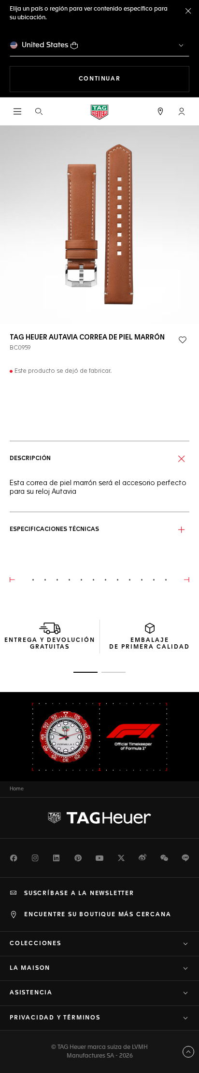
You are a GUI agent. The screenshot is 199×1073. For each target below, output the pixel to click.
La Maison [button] (30, 968)
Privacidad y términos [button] (55, 1018)
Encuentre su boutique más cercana (97, 915)
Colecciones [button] (35, 944)
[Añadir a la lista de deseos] (182, 340)
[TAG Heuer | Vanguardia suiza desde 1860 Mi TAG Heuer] (99, 818)
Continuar (134, 79)
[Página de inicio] (99, 111)
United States (45, 45)
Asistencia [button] (31, 993)
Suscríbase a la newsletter (79, 893)
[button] (181, 111)
